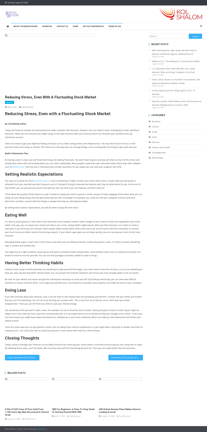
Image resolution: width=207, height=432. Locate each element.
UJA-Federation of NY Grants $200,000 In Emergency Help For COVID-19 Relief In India (24, 357)
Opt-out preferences (93, 26)
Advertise (47, 26)
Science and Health (161, 147)
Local (154, 137)
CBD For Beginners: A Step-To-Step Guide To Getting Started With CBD (73, 410)
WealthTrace (19, 167)
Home (75, 26)
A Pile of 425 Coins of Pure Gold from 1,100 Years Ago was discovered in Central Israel (27, 412)
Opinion (156, 142)
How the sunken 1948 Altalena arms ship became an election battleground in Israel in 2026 (177, 103)
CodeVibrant (41, 429)
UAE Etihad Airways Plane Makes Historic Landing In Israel (120, 410)
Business (9, 102)
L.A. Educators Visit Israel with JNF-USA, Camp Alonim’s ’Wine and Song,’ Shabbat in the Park (173, 70)
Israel (154, 131)
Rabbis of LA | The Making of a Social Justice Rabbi (176, 61)
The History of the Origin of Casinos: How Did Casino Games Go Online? (127, 357)
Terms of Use (114, 26)
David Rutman (27, 107)
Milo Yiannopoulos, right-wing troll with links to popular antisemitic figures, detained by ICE (174, 52)
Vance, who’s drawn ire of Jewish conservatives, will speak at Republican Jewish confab (176, 81)
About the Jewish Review (25, 26)
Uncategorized (159, 152)
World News (157, 157)
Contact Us (62, 26)
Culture (155, 126)
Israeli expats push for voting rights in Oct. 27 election (173, 92)
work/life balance (42, 180)
